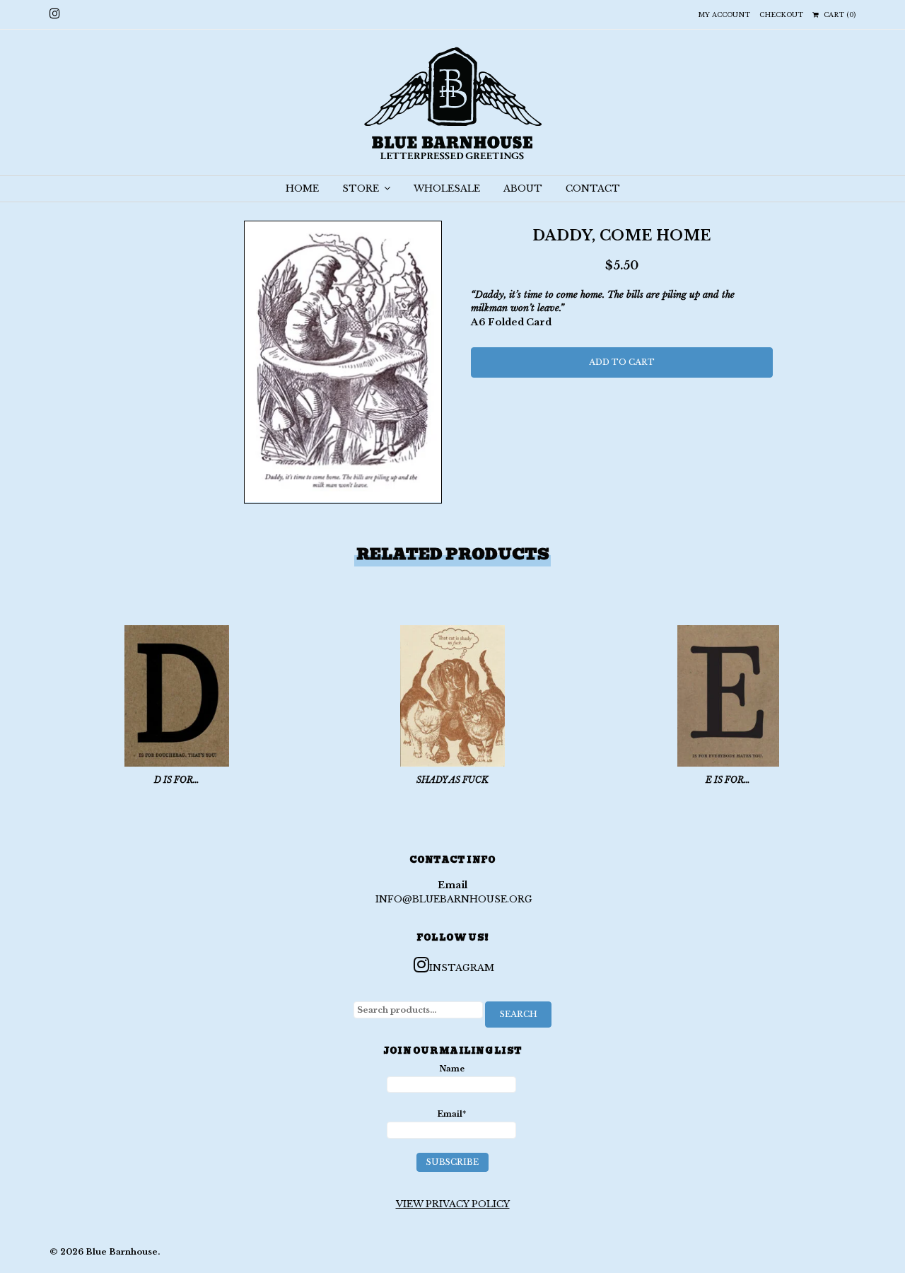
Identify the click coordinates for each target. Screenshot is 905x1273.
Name (452, 1069)
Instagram (461, 968)
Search (518, 1014)
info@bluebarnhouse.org (453, 899)
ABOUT (522, 188)
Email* (451, 1114)
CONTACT (593, 188)
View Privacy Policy (453, 1204)
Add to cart (622, 362)
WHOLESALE (447, 188)
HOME (302, 188)
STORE (362, 188)
